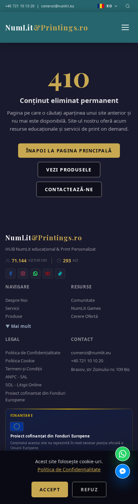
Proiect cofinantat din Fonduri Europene (35, 396)
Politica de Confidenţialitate (32, 353)
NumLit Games (86, 308)
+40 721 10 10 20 (20, 6)
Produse (13, 316)
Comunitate (83, 300)
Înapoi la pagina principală (69, 150)
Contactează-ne (69, 189)
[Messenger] (122, 471)
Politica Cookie (19, 361)
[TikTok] (60, 273)
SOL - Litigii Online (23, 385)
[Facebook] (10, 273)
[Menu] (125, 27)
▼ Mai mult (18, 326)
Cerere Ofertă (84, 316)
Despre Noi (16, 300)
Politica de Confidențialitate (69, 469)
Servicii (12, 308)
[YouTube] (48, 273)
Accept (50, 489)
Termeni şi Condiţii (23, 369)
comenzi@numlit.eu (57, 6)
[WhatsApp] (35, 273)
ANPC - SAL (16, 377)
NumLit (46, 27)
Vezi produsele (69, 169)
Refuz (89, 489)
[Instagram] (23, 273)
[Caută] (128, 6)
